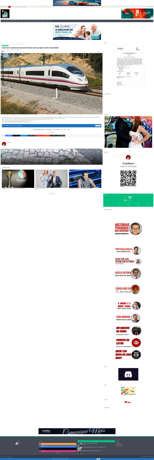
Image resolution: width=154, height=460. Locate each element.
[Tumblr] (31, 135)
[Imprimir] (61, 135)
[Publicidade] (128, 147)
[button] (77, 459)
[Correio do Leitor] (128, 342)
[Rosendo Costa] (128, 330)
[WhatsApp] (128, 172)
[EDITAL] (128, 67)
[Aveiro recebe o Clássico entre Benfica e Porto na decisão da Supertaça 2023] (18, 179)
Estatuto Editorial (118, 443)
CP (62, 129)
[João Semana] (128, 290)
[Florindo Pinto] (128, 354)
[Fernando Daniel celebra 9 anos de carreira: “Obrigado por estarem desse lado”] (85, 179)
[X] (16, 135)
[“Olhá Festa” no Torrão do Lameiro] (51, 179)
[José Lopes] (128, 262)
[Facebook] (9, 135)
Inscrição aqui (28, 121)
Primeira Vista (6, 45)
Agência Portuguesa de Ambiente (39, 129)
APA (54, 129)
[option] (52, 157)
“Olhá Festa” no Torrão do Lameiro (40, 188)
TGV (68, 129)
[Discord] (128, 374)
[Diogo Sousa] (128, 250)
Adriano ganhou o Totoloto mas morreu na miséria (90, 443)
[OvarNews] (5, 13)
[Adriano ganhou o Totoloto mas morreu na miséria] (80, 444)
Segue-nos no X (107, 407)
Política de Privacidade (119, 444)
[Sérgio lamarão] (128, 305)
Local (3, 45)
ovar (65, 129)
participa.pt (34, 120)
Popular (96, 441)
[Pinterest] (39, 135)
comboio (58, 129)
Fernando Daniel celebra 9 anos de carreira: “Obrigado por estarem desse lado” (81, 188)
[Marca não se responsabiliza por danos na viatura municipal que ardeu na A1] (80, 448)
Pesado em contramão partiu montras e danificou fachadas (92, 450)
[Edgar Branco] (128, 229)
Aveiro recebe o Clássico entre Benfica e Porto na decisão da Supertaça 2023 (13, 188)
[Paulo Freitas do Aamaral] (128, 274)
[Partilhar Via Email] (54, 135)
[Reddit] (46, 135)
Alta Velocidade (49, 129)
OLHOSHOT (151, 456)
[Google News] (51, 132)
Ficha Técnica (118, 442)
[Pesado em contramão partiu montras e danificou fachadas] (80, 451)
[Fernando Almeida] (128, 318)
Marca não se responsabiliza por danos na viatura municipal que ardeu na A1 (94, 447)
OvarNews (4, 51)
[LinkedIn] (24, 135)
